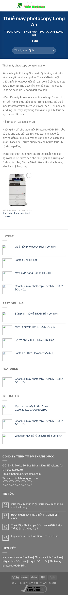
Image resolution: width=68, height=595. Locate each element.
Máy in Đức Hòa (38, 561)
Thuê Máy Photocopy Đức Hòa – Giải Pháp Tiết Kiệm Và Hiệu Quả (36, 527)
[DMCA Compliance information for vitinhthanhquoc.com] (34, 588)
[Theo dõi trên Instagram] (11, 483)
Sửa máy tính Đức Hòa (48, 557)
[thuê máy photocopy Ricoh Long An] (17, 190)
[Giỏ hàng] (64, 5)
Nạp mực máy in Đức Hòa (17, 557)
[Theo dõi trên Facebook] (5, 483)
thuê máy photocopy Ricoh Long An (16, 214)
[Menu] (4, 6)
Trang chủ (12, 31)
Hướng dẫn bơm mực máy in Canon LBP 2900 (35, 516)
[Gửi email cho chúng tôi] (23, 483)
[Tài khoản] (58, 5)
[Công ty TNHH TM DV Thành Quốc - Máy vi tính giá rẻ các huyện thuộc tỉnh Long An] (32, 5)
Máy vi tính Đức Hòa (14, 561)
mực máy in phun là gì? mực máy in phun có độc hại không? (37, 506)
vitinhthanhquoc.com (25, 478)
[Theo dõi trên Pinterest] (29, 483)
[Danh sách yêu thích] (52, 5)
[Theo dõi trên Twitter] (17, 483)
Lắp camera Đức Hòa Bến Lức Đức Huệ (34, 536)
